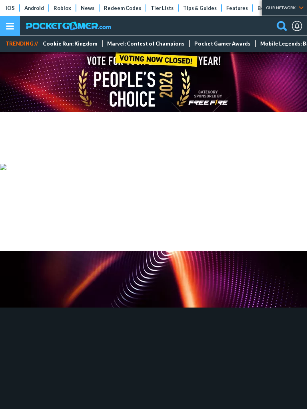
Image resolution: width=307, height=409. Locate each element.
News (87, 8)
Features (237, 8)
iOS (10, 8)
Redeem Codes (122, 8)
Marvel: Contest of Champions (146, 44)
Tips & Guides (200, 8)
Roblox (62, 8)
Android (34, 8)
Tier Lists (162, 8)
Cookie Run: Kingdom (70, 44)
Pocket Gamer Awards (222, 44)
